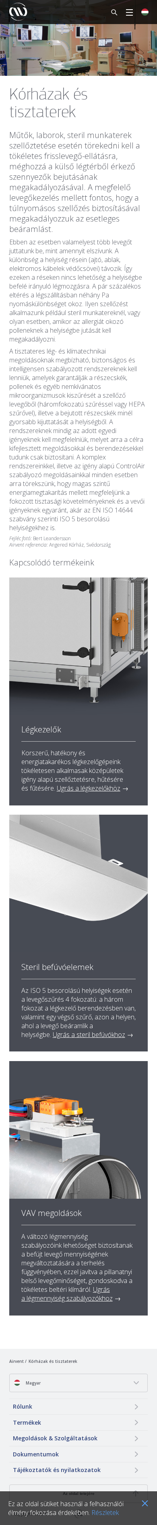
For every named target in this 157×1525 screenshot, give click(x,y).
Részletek (105, 1512)
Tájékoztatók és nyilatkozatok (57, 1470)
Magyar (33, 1383)
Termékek (27, 1422)
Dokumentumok (36, 1454)
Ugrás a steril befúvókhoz (89, 1034)
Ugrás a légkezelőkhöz (88, 788)
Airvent (16, 1361)
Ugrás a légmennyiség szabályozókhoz (67, 1294)
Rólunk (22, 1406)
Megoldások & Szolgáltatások (55, 1438)
